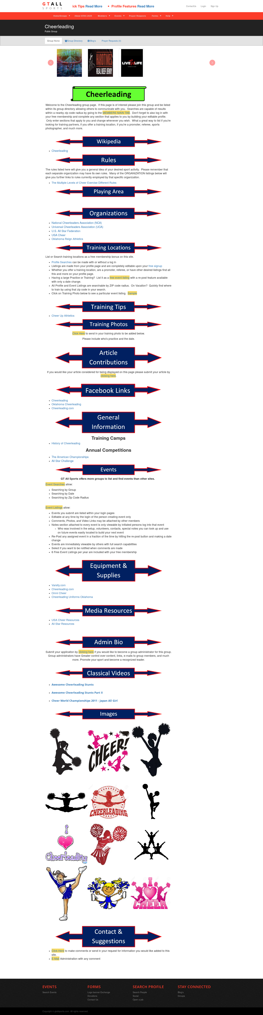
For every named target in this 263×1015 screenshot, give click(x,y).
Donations (92, 995)
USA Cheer (58, 235)
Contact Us (93, 999)
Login (203, 6)
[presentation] (51, 63)
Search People (140, 992)
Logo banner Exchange (99, 992)
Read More (122, 6)
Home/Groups (60, 16)
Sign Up (214, 6)
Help (168, 16)
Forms (155, 16)
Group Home (53, 40)
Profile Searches (62, 262)
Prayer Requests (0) (111, 40)
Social (136, 995)
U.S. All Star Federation (66, 231)
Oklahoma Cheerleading (66, 404)
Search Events (49, 992)
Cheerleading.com (63, 408)
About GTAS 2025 (83, 16)
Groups (181, 995)
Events (118, 16)
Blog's (92, 40)
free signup (155, 266)
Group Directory (74, 40)
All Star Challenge (63, 461)
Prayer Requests (137, 16)
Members (102, 16)
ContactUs (191, 6)
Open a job (138, 999)
